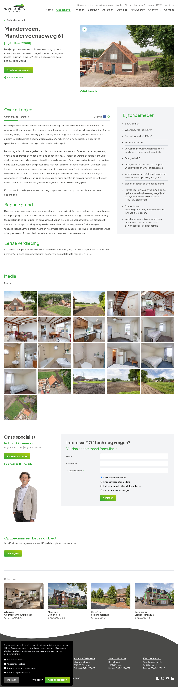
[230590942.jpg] (123, 329)
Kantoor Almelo (152, 658)
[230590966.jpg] (20, 355)
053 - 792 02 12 (123, 668)
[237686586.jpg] (54, 303)
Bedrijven (93, 9)
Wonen (80, 9)
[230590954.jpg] (54, 355)
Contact (169, 9)
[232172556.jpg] (157, 381)
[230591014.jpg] (54, 329)
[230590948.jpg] (123, 303)
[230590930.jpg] (157, 329)
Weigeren (37, 679)
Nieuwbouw (138, 9)
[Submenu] (72, 10)
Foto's (7, 283)
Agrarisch (107, 9)
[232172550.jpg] (89, 381)
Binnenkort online (85, 5)
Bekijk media (90, 91)
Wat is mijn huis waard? (135, 5)
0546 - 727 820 (158, 668)
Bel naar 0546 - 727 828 (19, 463)
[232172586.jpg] (20, 303)
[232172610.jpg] (54, 381)
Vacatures (169, 5)
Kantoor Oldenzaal (84, 658)
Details (25, 116)
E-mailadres (72, 463)
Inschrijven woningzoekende (109, 5)
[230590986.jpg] (20, 381)
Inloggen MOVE (155, 5)
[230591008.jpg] (89, 329)
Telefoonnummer (75, 470)
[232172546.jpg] (123, 381)
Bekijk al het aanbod (16, 20)
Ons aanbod (63, 9)
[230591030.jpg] (20, 329)
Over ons (153, 9)
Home (49, 9)
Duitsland (122, 9)
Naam (69, 456)
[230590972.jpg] (157, 355)
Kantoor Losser (117, 658)
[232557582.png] (20, 407)
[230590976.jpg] (123, 355)
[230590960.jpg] (89, 355)
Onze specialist (15, 77)
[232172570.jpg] (89, 303)
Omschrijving (11, 116)
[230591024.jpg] (157, 303)
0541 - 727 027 (88, 668)
